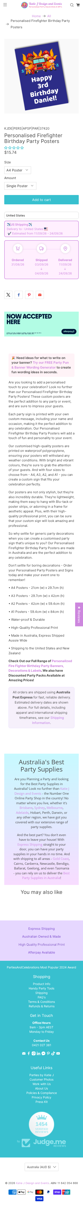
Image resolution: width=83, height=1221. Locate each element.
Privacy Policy (41, 1097)
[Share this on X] (8, 295)
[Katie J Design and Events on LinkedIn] (38, 1054)
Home (36, 16)
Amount (10, 178)
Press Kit (42, 1102)
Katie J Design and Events (32, 1183)
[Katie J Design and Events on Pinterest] (48, 1054)
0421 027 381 (41, 1045)
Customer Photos (41, 1079)
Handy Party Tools (41, 988)
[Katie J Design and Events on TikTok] (53, 1054)
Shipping (41, 993)
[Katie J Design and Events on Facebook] (29, 1054)
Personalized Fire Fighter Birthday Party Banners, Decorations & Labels (40, 666)
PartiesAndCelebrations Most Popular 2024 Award (41, 967)
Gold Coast (61, 858)
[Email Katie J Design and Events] (24, 1054)
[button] (14, 148)
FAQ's (42, 997)
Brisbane (26, 808)
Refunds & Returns (41, 1006)
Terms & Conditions (41, 1001)
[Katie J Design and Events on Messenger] (43, 1054)
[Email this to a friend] (40, 295)
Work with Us (42, 1084)
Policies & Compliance (41, 1093)
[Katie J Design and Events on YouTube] (58, 1054)
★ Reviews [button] (79, 614)
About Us (41, 1088)
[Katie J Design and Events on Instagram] (34, 1054)
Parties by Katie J (41, 1075)
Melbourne (55, 808)
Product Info (41, 984)
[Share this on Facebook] (19, 295)
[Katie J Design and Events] (41, 5)
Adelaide (22, 812)
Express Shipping (29, 844)
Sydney (39, 808)
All (49, 16)
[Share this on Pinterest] (29, 295)
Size (7, 162)
